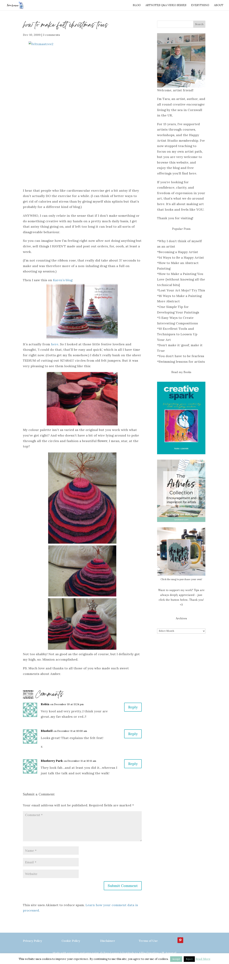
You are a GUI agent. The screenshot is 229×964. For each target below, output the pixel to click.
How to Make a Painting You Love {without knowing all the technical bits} (181, 279)
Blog (137, 5)
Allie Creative (149, 953)
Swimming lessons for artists (182, 361)
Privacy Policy (32, 941)
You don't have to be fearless (181, 356)
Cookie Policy (71, 941)
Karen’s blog (62, 280)
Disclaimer (107, 941)
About (218, 5)
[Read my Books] (181, 418)
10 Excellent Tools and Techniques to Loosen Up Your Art (177, 334)
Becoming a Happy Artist (178, 252)
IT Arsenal (169, 953)
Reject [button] (189, 959)
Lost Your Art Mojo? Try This (182, 290)
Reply (133, 707)
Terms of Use (148, 941)
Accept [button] (176, 959)
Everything (200, 5)
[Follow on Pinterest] (180, 940)
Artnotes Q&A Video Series (165, 5)
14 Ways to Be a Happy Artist (181, 257)
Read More (203, 959)
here (54, 344)
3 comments (51, 35)
